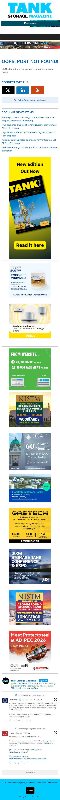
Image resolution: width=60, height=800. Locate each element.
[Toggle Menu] (56, 37)
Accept (30, 790)
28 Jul (39, 700)
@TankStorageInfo (45, 741)
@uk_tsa (18, 733)
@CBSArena (48, 743)
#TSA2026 (29, 736)
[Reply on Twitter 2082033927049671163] (11, 721)
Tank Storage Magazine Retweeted (31, 695)
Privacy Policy (36, 797)
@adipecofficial (29, 700)
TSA (11, 732)
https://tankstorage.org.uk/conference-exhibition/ (27, 759)
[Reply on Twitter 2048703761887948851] (11, 763)
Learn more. (51, 782)
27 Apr (27, 733)
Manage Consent (24, 797)
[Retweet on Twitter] (16, 695)
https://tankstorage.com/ (18, 752)
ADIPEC (13, 699)
